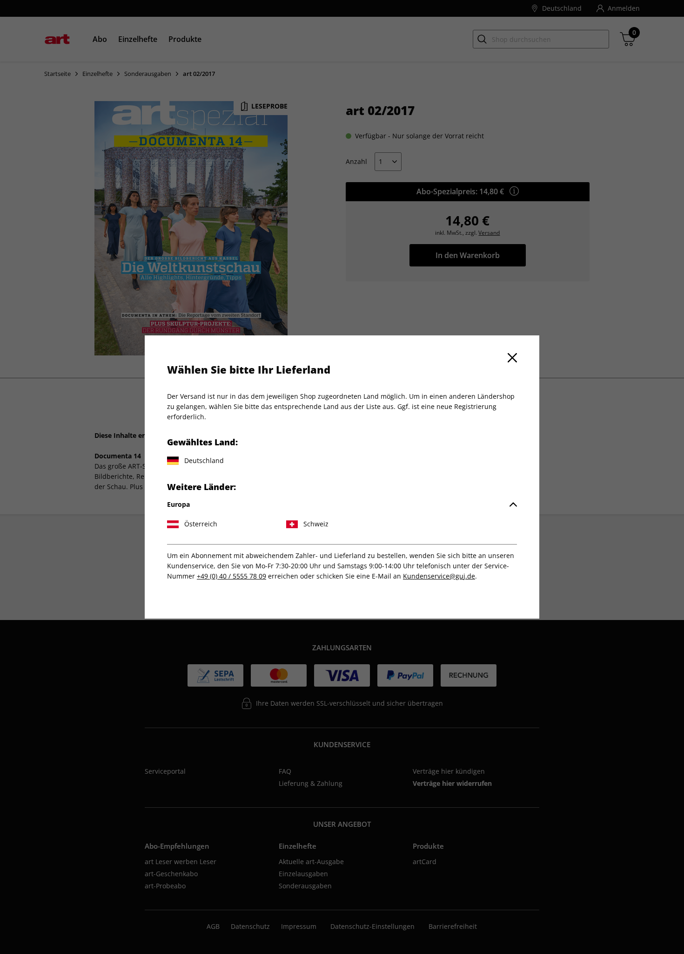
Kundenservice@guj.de (439, 576)
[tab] (342, 504)
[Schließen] (512, 358)
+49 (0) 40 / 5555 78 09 (231, 576)
